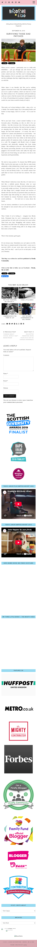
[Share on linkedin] (21, 324)
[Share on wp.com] (23, 324)
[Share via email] (7, 324)
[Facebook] (12, 2)
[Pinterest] (9, 2)
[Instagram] (5, 2)
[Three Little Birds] (27, 293)
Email (5, 381)
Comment (6, 355)
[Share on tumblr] (17, 324)
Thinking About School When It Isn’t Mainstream (10, 334)
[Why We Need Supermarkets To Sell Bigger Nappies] (27, 309)
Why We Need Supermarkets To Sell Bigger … (27, 317)
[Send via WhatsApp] (19, 324)
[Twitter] (2, 2)
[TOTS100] (9, 930)
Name (5, 373)
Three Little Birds (27, 300)
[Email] (19, 2)
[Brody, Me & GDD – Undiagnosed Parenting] (18, 10)
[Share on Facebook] (9, 324)
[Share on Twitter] (12, 324)
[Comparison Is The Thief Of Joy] (10, 309)
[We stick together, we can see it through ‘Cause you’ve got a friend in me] (10, 293)
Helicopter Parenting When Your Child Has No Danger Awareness (27, 335)
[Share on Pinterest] (14, 324)
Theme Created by (18, 944)
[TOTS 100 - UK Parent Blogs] (9, 928)
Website (5, 388)
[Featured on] (18, 695)
